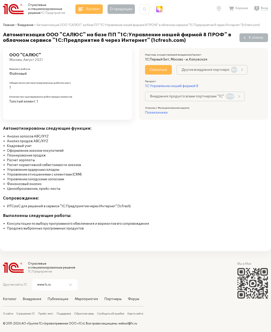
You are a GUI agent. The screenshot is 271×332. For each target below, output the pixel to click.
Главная (8, 25)
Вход (264, 8)
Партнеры (113, 299)
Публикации (58, 299)
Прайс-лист (45, 313)
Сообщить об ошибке (110, 313)
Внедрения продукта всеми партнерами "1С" (192, 96)
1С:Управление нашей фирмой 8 (171, 86)
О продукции (121, 9)
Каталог (9, 299)
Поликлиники (156, 113)
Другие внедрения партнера (209, 70)
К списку (256, 38)
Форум (133, 299)
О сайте (8, 313)
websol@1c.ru (127, 323)
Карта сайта (135, 313)
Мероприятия (86, 299)
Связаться (158, 70)
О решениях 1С (25, 313)
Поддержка (64, 313)
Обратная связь (84, 313)
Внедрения (25, 25)
